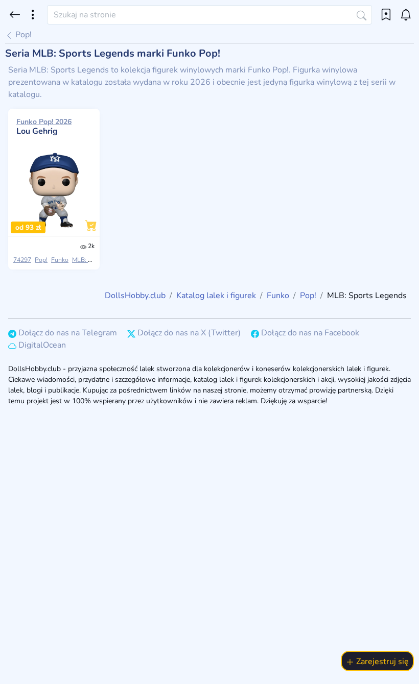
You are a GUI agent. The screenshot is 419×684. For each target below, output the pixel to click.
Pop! (22, 34)
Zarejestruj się (381, 661)
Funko (59, 260)
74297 (22, 260)
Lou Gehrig (44, 126)
